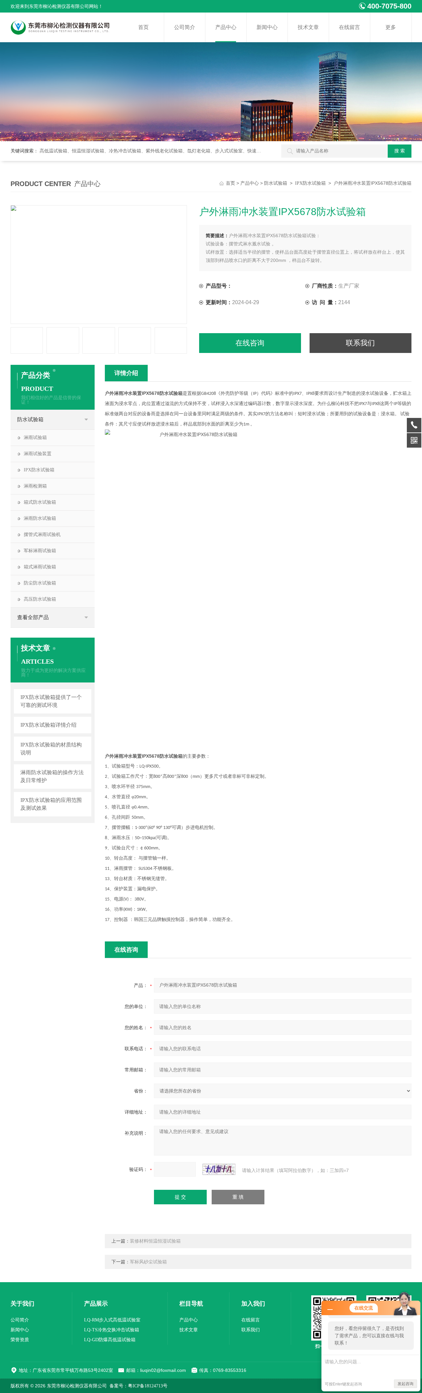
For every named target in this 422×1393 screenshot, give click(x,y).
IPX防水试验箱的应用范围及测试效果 (51, 804)
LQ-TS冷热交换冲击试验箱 (111, 1329)
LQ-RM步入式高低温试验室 (112, 1319)
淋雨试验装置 (37, 453)
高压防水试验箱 (40, 599)
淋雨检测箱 (35, 486)
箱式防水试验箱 (40, 502)
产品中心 (225, 27)
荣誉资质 (20, 1339)
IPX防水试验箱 (310, 183)
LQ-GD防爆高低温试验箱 (110, 1339)
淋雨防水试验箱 (40, 518)
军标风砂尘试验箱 (148, 1261)
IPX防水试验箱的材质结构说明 (51, 748)
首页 (143, 27)
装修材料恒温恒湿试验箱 (155, 1241)
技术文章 (308, 27)
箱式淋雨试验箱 (40, 566)
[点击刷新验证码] (218, 1169)
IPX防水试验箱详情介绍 (48, 725)
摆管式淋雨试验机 (42, 534)
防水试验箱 (275, 183)
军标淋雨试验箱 (40, 550)
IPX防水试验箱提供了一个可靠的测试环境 (51, 701)
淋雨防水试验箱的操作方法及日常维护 (52, 776)
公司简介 (184, 27)
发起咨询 (405, 1383)
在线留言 (349, 27)
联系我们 (360, 343)
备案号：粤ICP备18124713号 (138, 1385)
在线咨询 (249, 343)
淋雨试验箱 (35, 437)
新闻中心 (267, 27)
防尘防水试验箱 (40, 583)
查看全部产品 (33, 617)
